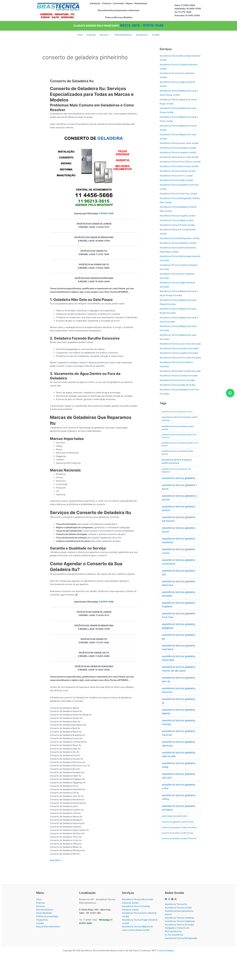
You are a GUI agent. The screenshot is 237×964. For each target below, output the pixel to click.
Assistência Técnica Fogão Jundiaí (176, 180)
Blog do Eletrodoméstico (48, 926)
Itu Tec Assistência (174, 934)
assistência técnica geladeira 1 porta (179, 487)
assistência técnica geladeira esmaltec (178, 594)
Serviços (40, 906)
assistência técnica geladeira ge (178, 636)
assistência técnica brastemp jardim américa (180, 419)
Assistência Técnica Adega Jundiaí (176, 220)
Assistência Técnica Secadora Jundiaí (178, 147)
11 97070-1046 (106, 213)
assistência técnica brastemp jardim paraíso (177, 452)
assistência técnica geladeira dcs (178, 572)
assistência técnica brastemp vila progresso (176, 470)
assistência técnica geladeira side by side (178, 754)
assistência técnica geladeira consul (178, 551)
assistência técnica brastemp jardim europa (178, 427)
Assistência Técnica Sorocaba (179, 924)
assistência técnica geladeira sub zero (178, 775)
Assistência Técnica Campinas (179, 917)
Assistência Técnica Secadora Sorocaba (179, 348)
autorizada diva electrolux (174, 816)
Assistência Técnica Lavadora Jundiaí (178, 152)
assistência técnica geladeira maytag (178, 722)
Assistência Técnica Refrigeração (181, 938)
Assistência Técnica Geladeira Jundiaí (178, 243)
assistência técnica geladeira (178, 478)
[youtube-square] (175, 899)
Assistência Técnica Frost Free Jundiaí (178, 193)
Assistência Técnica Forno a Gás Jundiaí (179, 157)
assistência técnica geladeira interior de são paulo (178, 668)
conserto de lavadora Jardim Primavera (178, 838)
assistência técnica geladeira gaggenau (178, 626)
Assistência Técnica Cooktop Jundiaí (177, 171)
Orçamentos (42, 919)
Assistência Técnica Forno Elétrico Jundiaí (180, 161)
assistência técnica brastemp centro (176, 411)
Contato (40, 923)
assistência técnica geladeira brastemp (178, 540)
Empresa (40, 902)
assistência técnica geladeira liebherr (178, 711)
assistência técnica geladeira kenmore (178, 690)
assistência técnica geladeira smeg (178, 765)
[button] (109, 35)
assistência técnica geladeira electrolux (178, 583)
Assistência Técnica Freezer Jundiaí (177, 225)
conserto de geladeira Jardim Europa (177, 822)
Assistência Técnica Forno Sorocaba (177, 380)
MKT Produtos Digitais (163, 950)
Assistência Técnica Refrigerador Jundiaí (179, 238)
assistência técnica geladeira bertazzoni (178, 519)
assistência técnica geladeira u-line (178, 786)
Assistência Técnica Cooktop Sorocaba (178, 375)
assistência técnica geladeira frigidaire (178, 604)
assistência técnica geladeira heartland (178, 647)
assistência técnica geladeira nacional (178, 733)
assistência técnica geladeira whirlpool (178, 808)
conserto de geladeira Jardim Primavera (179, 827)
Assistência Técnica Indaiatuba (180, 921)
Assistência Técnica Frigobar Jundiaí (177, 215)
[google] (172, 899)
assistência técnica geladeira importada (178, 658)
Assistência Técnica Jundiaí (178, 907)
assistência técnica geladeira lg (178, 701)
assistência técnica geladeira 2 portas (179, 497)
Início (38, 899)
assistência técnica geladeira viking (178, 797)
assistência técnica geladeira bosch (178, 529)
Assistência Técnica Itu (176, 904)
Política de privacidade (47, 916)
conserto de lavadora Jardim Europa (177, 833)
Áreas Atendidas (44, 913)
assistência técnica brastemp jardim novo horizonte (179, 435)
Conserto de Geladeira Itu (72, 81)
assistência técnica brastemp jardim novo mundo (179, 444)
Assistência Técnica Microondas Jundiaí (179, 166)
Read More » (56, 860)
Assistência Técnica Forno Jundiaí (176, 175)
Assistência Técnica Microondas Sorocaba (180, 371)
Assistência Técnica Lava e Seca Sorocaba (180, 343)
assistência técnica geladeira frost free (178, 615)
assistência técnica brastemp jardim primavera (177, 461)
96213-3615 (130, 25)
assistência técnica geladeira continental (178, 562)
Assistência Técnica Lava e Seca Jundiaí (179, 143)
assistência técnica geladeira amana (178, 508)
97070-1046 (153, 25)
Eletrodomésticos (44, 909)
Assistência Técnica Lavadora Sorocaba (179, 353)
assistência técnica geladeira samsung (178, 743)
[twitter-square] (169, 899)
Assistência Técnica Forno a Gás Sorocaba (180, 357)
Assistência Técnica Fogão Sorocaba (177, 385)
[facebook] (166, 899)
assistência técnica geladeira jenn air (178, 679)
